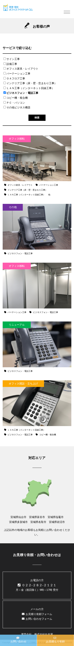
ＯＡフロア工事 (15, 78)
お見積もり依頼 (55, 641)
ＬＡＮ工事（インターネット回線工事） (30, 88)
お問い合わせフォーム (39, 618)
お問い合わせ (18, 641)
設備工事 (11, 63)
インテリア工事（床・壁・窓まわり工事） (31, 83)
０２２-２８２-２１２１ (39, 585)
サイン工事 (13, 59)
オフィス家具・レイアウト (22, 68)
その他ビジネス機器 (18, 107)
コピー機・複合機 (17, 97)
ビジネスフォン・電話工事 (22, 92)
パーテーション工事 (18, 73)
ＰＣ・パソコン (15, 102)
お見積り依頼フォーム (39, 614)
